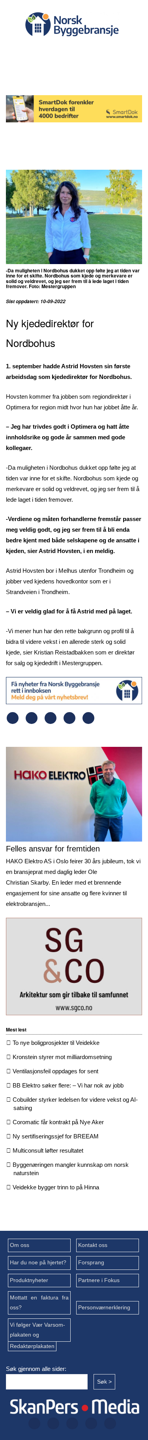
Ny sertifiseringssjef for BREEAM (56, 1136)
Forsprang (91, 1263)
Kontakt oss (92, 1245)
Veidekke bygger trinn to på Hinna (56, 1187)
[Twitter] (58, 51)
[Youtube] (70, 72)
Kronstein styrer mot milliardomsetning (62, 1057)
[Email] (88, 721)
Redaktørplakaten (32, 1346)
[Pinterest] (69, 721)
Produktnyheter (29, 1280)
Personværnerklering (104, 1308)
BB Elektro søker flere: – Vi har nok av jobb (68, 1085)
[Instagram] (83, 51)
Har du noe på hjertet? (38, 1263)
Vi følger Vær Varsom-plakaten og (37, 1329)
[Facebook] (32, 51)
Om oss (19, 1245)
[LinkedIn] (108, 51)
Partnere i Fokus (99, 1280)
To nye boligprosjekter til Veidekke (56, 1042)
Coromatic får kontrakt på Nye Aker (58, 1122)
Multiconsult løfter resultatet (48, 1150)
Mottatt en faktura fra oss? (39, 1302)
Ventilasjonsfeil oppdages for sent (55, 1071)
